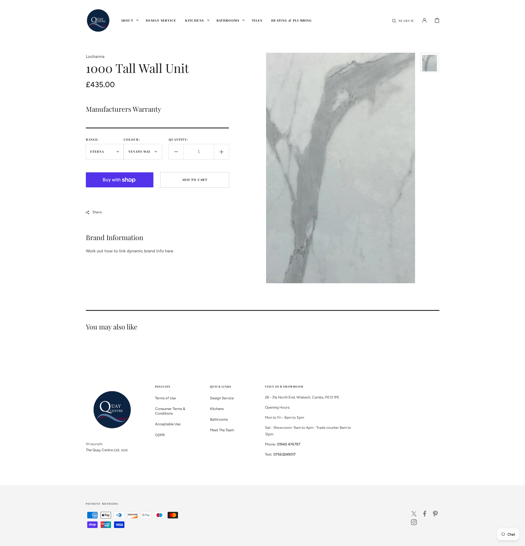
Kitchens (217, 408)
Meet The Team (222, 430)
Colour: (132, 139)
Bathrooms (219, 419)
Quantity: (178, 139)
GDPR (160, 435)
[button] (403, 20)
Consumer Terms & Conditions (170, 410)
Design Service (222, 398)
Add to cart (194, 180)
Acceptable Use (167, 424)
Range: (92, 139)
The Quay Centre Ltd (102, 450)
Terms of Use (165, 398)
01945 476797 (288, 444)
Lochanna (95, 56)
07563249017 (284, 454)
